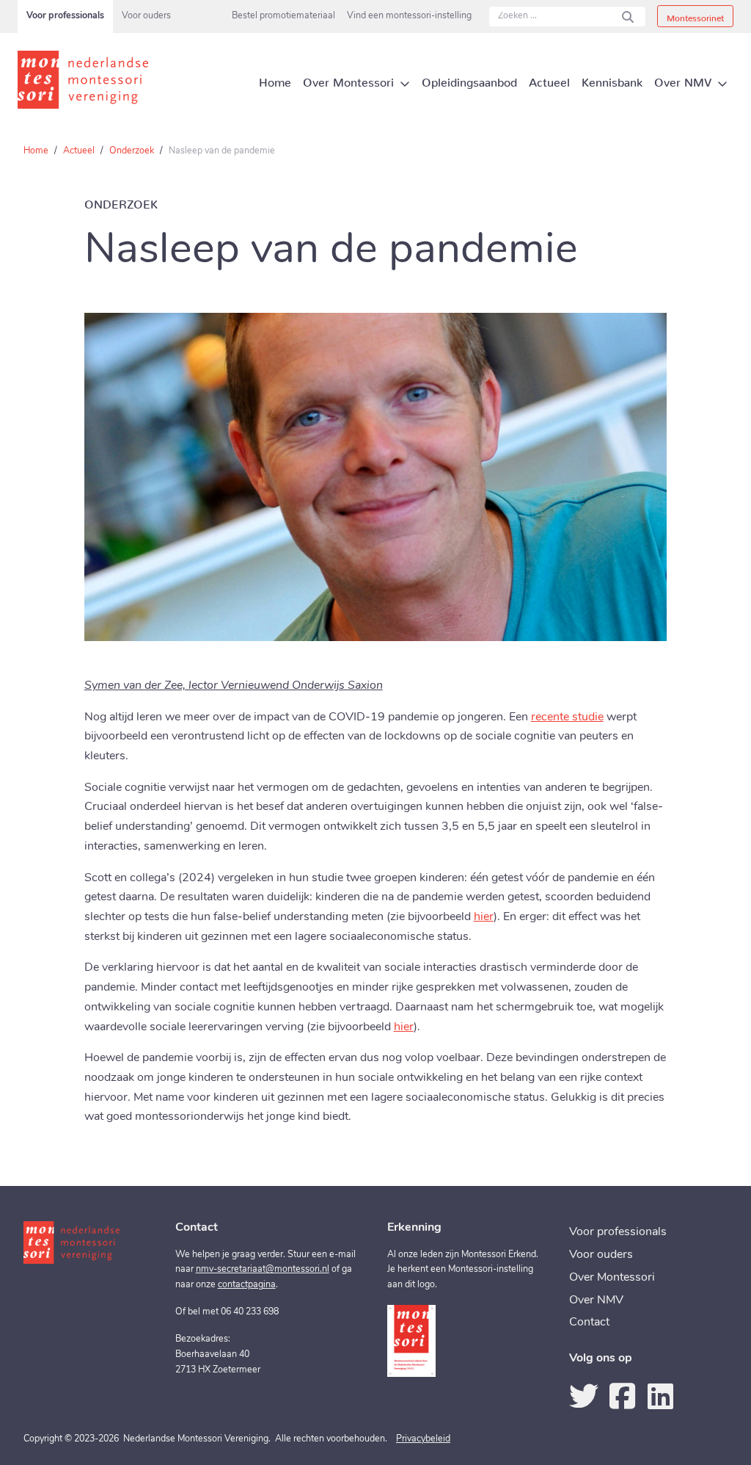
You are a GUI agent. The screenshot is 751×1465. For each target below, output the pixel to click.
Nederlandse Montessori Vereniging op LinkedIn (660, 1396)
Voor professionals (65, 16)
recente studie (567, 717)
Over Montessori (612, 1278)
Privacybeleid (423, 1439)
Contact (589, 1322)
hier (484, 917)
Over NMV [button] (682, 79)
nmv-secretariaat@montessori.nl (262, 1269)
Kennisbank (612, 79)
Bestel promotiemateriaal (283, 16)
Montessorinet (695, 15)
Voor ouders (146, 16)
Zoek (627, 16)
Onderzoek (131, 151)
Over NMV (596, 1300)
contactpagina (247, 1285)
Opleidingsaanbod (469, 79)
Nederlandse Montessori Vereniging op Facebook (622, 1396)
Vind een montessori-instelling (409, 16)
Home (35, 151)
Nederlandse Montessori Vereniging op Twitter (583, 1396)
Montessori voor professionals (87, 80)
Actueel (79, 151)
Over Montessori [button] (348, 79)
